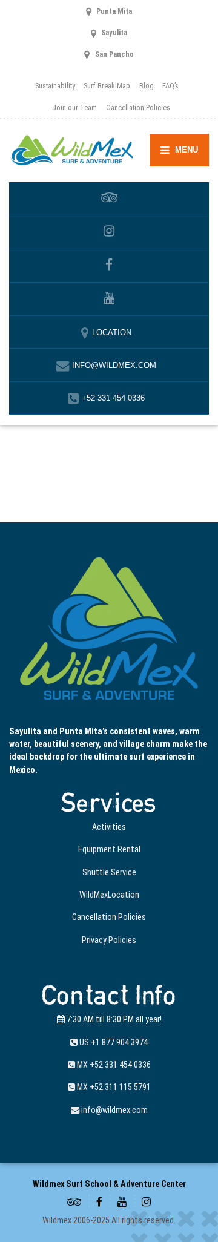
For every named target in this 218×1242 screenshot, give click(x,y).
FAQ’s (170, 85)
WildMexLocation (109, 894)
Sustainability (55, 85)
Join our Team (74, 107)
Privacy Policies (109, 940)
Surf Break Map (107, 85)
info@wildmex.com (113, 1110)
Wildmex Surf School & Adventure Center (109, 1184)
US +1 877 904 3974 (113, 1042)
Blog (146, 85)
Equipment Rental (109, 849)
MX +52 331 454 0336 (113, 1065)
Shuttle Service (109, 872)
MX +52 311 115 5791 (113, 1087)
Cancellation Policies (138, 107)
